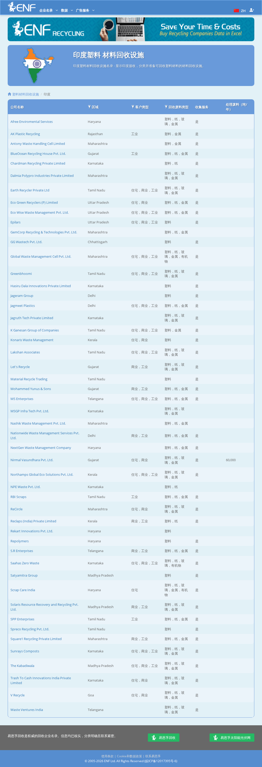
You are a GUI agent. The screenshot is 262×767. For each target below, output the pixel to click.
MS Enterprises (21, 398)
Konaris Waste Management (31, 340)
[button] (239, 10)
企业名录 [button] (46, 10)
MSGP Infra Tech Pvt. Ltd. (29, 411)
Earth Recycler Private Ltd (29, 190)
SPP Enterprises (22, 619)
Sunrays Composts (24, 651)
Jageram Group (21, 295)
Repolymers (19, 541)
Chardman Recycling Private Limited (37, 163)
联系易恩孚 (153, 756)
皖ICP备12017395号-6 (160, 761)
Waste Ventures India (26, 709)
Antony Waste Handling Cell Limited (37, 143)
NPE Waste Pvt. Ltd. (25, 486)
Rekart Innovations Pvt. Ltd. (31, 531)
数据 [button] (65, 10)
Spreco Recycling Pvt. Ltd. (29, 629)
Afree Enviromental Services (31, 121)
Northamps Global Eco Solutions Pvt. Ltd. (41, 474)
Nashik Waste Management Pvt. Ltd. (38, 423)
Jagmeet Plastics (22, 305)
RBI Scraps (18, 496)
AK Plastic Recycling (25, 134)
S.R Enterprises (21, 550)
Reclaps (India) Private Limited (33, 521)
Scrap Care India (22, 590)
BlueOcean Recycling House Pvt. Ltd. (38, 153)
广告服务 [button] (83, 10)
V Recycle (17, 695)
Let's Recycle (20, 366)
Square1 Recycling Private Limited (36, 638)
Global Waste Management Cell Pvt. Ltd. (40, 256)
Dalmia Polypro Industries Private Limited (42, 175)
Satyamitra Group (24, 575)
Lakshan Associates (25, 352)
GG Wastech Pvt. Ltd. (26, 242)
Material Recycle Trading (28, 379)
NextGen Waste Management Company (40, 447)
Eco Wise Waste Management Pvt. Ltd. (39, 212)
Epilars (15, 222)
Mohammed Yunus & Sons (30, 388)
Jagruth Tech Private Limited (31, 318)
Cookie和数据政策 (129, 756)
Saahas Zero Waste (24, 563)
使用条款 (107, 756)
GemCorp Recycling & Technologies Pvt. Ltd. (43, 232)
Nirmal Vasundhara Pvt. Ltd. (31, 460)
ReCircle (16, 509)
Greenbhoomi (21, 273)
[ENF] (22, 7)
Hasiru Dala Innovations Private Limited (40, 286)
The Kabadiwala (22, 665)
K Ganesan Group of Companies (34, 330)
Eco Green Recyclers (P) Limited (34, 202)
